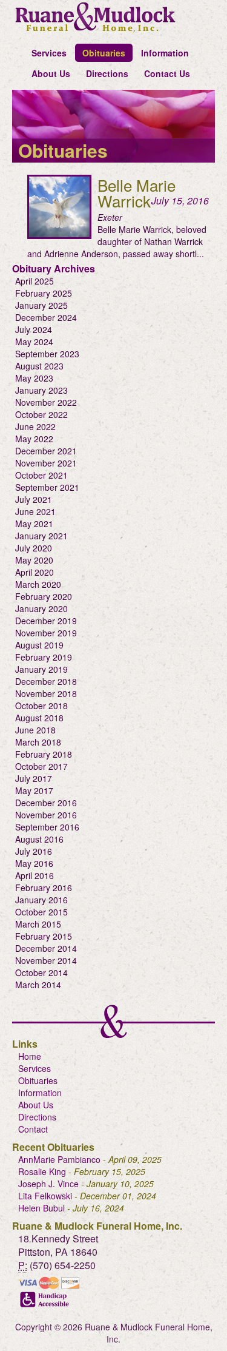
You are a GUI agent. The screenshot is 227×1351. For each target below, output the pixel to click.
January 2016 (41, 900)
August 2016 (39, 839)
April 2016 (34, 875)
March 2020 (38, 584)
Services (49, 53)
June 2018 (35, 730)
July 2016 (33, 851)
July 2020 (33, 548)
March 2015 (38, 924)
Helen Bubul (41, 1208)
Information (165, 53)
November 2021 (46, 463)
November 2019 (46, 633)
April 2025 (34, 281)
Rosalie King (42, 1171)
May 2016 (34, 863)
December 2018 (46, 681)
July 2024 (33, 329)
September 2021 (47, 487)
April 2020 (34, 572)
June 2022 (35, 426)
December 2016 (46, 803)
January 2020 (41, 608)
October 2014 (41, 972)
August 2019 (39, 645)
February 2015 (43, 936)
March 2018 (38, 742)
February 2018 (43, 754)
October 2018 (41, 705)
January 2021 (41, 536)
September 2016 (47, 827)
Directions (107, 73)
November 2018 (46, 693)
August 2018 (39, 718)
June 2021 (35, 511)
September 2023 (47, 354)
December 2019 (46, 621)
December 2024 (46, 317)
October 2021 (41, 475)
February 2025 (43, 293)
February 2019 (43, 657)
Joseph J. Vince (48, 1183)
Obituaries (103, 53)
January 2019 (41, 669)
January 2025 (41, 305)
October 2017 (41, 766)
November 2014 (46, 960)
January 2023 (41, 390)
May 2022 (34, 439)
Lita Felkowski (45, 1196)
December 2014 (46, 948)
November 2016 (46, 815)
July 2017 (33, 778)
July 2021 (33, 499)
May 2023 (34, 378)
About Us (50, 73)
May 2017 (34, 790)
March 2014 (38, 985)
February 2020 (43, 596)
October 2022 (41, 414)
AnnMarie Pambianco (59, 1159)
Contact (33, 1129)
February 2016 (43, 887)
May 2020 (34, 560)
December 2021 (46, 451)
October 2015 (41, 912)
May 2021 (34, 523)
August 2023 (39, 366)
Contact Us (167, 73)
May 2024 (34, 341)
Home (29, 1056)
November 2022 (46, 402)
